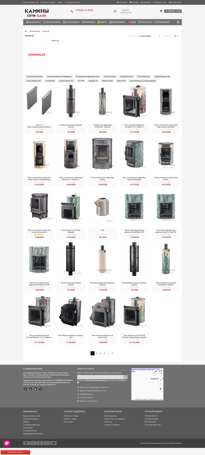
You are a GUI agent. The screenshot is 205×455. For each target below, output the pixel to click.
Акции (133, 22)
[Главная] (25, 31)
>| (112, 353)
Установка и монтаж (72, 2)
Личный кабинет (151, 416)
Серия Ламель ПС (66, 81)
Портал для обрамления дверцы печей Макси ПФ (134, 231)
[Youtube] (30, 389)
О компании (28, 428)
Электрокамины (53, 22)
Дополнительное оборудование (142, 81)
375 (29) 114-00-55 (86, 397)
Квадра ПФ (93, 81)
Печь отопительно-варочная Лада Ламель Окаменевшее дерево (39, 179)
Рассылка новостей (153, 425)
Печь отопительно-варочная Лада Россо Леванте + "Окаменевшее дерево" (70, 179)
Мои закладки (150, 422)
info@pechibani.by (86, 394)
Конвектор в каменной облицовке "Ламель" (102, 126)
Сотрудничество (30, 431)
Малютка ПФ (107, 81)
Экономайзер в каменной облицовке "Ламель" (166, 284)
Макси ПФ (121, 81)
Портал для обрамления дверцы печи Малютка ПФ (39, 284)
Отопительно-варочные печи (87, 76)
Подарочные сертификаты (114, 419)
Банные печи (34, 22)
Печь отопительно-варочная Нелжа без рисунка (39, 231)
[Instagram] (25, 389)
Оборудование (118, 22)
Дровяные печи (126, 76)
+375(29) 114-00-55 (84, 10)
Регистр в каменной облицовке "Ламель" (102, 284)
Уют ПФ (81, 81)
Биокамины (90, 22)
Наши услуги (146, 22)
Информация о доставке (33, 434)
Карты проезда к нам (31, 2)
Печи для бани (110, 76)
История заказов (151, 419)
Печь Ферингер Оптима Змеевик (71, 231)
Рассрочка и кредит (48, 2)
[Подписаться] (126, 377)
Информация (164, 22)
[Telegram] (35, 389)
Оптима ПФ (50, 81)
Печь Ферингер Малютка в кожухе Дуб (102, 336)
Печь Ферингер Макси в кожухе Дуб (70, 336)
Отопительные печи (34, 76)
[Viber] (41, 389)
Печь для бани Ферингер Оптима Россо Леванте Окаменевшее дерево (134, 127)
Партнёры (108, 422)
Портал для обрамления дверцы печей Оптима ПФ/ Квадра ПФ (166, 232)
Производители (110, 416)
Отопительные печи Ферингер (59, 76)
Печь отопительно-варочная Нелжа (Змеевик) (134, 178)
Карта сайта (69, 422)
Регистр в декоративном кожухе (71, 284)
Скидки (60, 2)
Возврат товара (70, 419)
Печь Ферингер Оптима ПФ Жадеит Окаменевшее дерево (134, 336)
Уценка (103, 22)
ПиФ (102, 230)
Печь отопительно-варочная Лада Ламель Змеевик (165, 126)
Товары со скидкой (111, 425)
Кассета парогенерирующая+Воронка (39, 126)
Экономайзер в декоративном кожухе (134, 284)
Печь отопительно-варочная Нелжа (102, 178)
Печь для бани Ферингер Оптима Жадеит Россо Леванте (39, 336)
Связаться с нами (71, 416)
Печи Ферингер (144, 76)
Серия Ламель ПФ (34, 81)
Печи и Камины (72, 22)
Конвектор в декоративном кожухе (71, 126)
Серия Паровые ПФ (162, 76)
